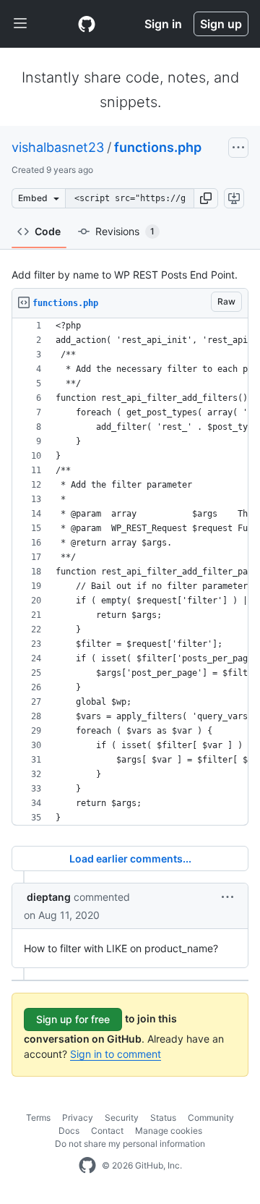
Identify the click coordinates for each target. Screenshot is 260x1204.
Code (48, 231)
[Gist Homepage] (86, 24)
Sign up (221, 24)
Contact (107, 1130)
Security (122, 1117)
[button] (206, 198)
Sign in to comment (115, 1054)
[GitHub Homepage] (87, 1165)
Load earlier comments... (130, 858)
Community (211, 1117)
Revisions (125, 231)
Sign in (163, 24)
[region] (130, 572)
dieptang (49, 897)
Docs (68, 1130)
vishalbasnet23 (58, 147)
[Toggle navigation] (20, 23)
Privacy (77, 1117)
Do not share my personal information (130, 1143)
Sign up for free (73, 1019)
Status (163, 1117)
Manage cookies (168, 1130)
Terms (38, 1117)
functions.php (158, 147)
